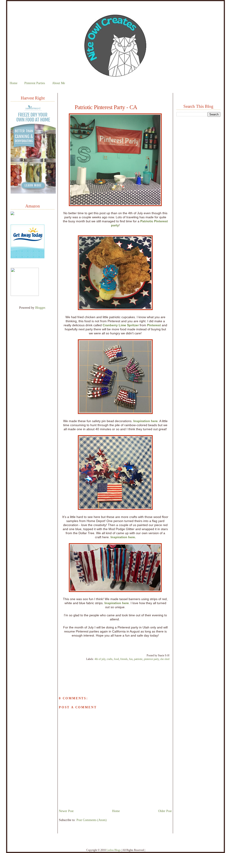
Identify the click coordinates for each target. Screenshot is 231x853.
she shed (164, 659)
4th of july (100, 659)
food (116, 659)
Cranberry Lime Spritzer (121, 325)
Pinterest (154, 325)
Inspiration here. (123, 537)
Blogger (40, 307)
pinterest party (151, 659)
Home (13, 83)
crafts (110, 659)
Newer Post (66, 811)
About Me (58, 83)
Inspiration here (145, 421)
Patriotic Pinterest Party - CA (106, 107)
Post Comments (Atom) (91, 820)
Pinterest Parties (34, 83)
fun (131, 659)
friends (124, 659)
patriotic (138, 659)
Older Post (165, 811)
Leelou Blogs (113, 850)
